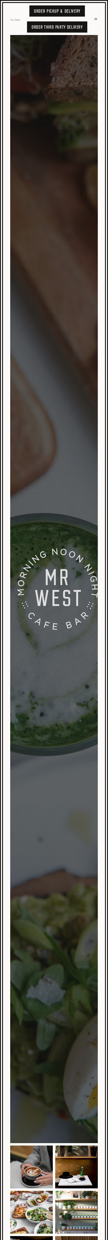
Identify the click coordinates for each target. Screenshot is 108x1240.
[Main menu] (96, 19)
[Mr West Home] (16, 19)
